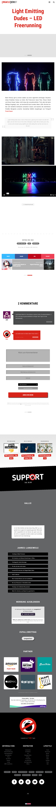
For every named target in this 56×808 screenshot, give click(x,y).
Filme (8, 757)
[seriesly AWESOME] (28, 664)
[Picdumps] (28, 682)
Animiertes (28, 750)
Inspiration (28, 746)
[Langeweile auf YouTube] (35, 781)
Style (47, 758)
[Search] (54, 2)
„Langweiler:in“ (37, 609)
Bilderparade (8, 750)
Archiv (14, 771)
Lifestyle (48, 746)
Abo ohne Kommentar (28, 388)
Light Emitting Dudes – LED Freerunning (28, 18)
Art (28, 753)
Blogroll (7, 771)
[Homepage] (11, 2)
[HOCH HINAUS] (28, 793)
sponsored (48, 771)
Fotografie (28, 758)
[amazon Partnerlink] (11, 664)
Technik (47, 760)
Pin (34, 256)
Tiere (47, 762)
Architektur (28, 751)
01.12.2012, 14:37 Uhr (19, 337)
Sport (47, 757)
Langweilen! (28, 638)
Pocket (48, 256)
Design (28, 757)
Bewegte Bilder (28, 755)
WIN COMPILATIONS (11, 441)
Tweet (8, 256)
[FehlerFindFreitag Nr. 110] (45, 451)
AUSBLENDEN (30, 55)
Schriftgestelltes (28, 762)
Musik (47, 753)
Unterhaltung (8, 746)
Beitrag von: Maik (28, 240)
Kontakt (31, 771)
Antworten (49, 321)
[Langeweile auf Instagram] (28, 781)
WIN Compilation (8, 764)
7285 (30, 738)
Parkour (35, 243)
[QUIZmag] (11, 682)
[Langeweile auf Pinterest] (41, 781)
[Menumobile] (49, 2)
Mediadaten (39, 771)
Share (21, 256)
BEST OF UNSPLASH (28, 441)
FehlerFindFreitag (8, 751)
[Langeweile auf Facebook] (14, 781)
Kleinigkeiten (8, 755)
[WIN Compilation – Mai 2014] (11, 451)
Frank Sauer (9, 111)
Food (47, 750)
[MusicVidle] (44, 664)
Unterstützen (23, 771)
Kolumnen (47, 751)
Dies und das (21, 243)
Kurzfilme (8, 758)
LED (29, 243)
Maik (7, 339)
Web (48, 764)
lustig (8, 762)
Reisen (47, 755)
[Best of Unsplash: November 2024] (28, 451)
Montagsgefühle (8, 753)
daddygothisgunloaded (28, 204)
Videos (28, 764)
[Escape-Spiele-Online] (44, 682)
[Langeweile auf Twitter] (21, 781)
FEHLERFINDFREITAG (45, 441)
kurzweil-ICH (28, 760)
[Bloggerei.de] (28, 803)
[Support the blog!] (28, 478)
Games (8, 760)
